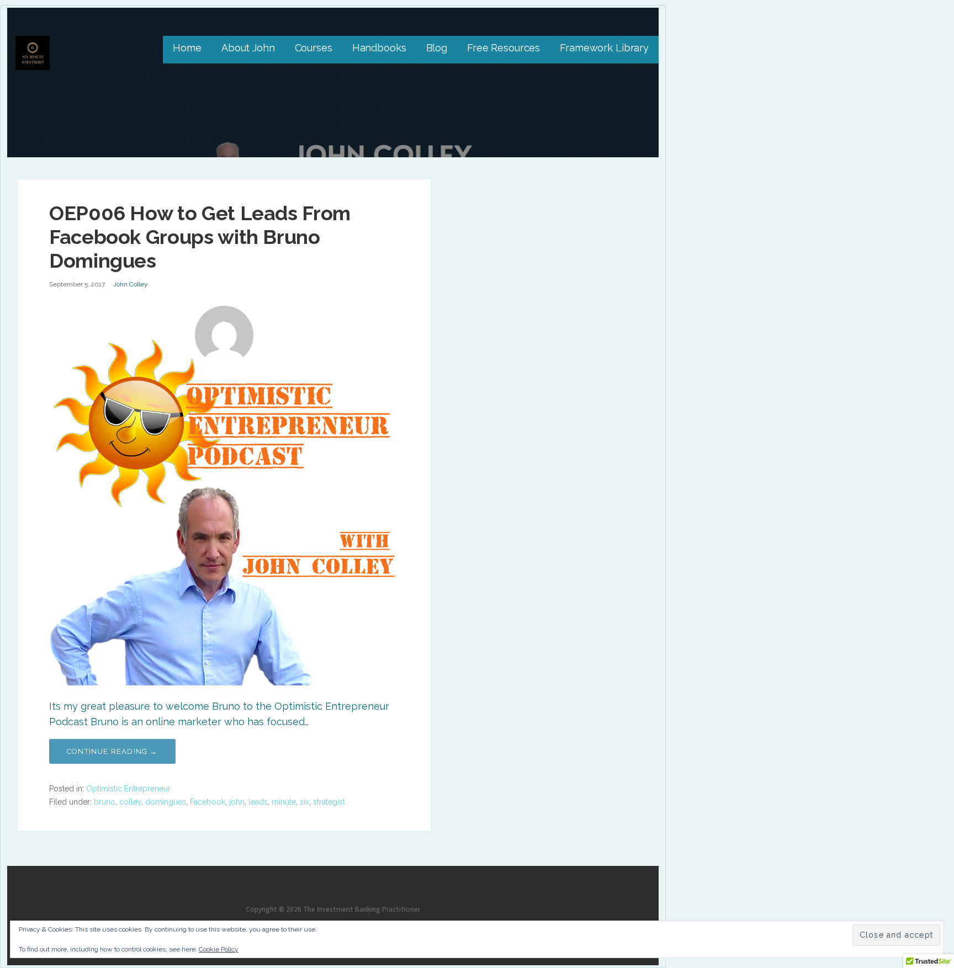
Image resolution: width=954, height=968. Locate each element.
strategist (329, 801)
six (304, 801)
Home (187, 48)
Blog (436, 48)
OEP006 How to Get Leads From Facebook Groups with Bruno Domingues (200, 236)
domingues (165, 801)
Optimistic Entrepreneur (128, 788)
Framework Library (604, 48)
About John (248, 48)
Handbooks (379, 48)
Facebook (207, 801)
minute (284, 801)
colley (130, 801)
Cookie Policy (219, 949)
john (237, 801)
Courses (313, 48)
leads (258, 801)
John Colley (130, 284)
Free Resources (503, 48)
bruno (104, 801)
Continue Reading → (112, 751)
